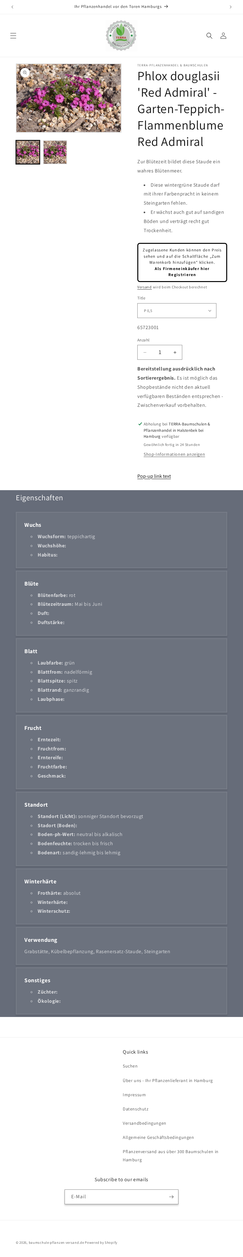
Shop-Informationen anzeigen (174, 454)
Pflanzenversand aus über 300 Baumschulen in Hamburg (171, 1155)
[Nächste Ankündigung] (231, 7)
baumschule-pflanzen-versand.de (56, 1242)
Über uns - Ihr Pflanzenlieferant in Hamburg (168, 1080)
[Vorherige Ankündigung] (12, 7)
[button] (13, 36)
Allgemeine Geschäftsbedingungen (158, 1137)
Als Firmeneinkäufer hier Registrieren (182, 272)
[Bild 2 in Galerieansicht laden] (55, 152)
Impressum (134, 1095)
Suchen (130, 1066)
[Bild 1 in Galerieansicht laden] (28, 152)
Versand (144, 287)
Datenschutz (136, 1109)
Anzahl (143, 340)
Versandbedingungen (144, 1123)
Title (141, 298)
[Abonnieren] (171, 1196)
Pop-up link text (154, 476)
